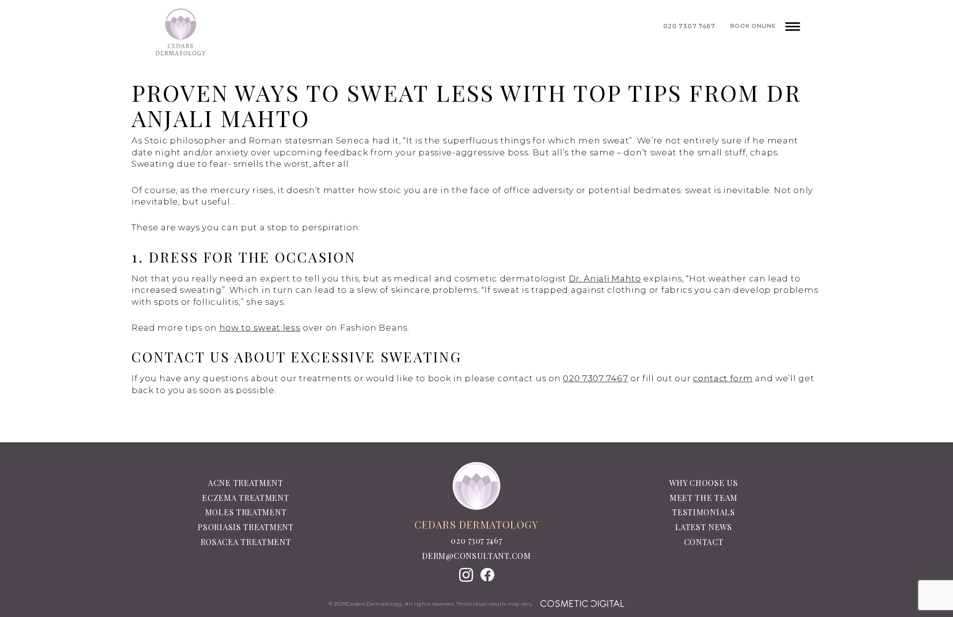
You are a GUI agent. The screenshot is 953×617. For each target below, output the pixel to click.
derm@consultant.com (476, 555)
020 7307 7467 (595, 378)
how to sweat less (260, 328)
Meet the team (704, 497)
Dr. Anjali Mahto (605, 278)
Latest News (703, 527)
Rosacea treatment (246, 542)
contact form (722, 378)
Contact (704, 542)
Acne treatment (245, 483)
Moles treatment (246, 512)
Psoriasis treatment (245, 527)
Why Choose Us (703, 483)
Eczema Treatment (245, 497)
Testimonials (703, 512)
